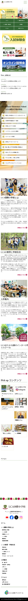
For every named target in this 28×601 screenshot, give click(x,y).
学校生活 (4, 547)
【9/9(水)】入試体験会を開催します (11, 81)
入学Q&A (4, 566)
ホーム (7, 20)
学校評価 (4, 573)
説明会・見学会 (19, 407)
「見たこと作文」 (7, 433)
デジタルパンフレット (7, 395)
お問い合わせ (5, 582)
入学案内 (21, 24)
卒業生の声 (4, 571)
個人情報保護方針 (6, 584)
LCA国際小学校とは (21, 20)
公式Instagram (19, 394)
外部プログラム (21, 28)
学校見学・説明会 (6, 564)
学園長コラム (18, 420)
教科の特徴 (4, 549)
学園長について (5, 534)
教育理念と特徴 (5, 530)
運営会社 (4, 580)
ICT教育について (6, 551)
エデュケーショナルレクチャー (7, 408)
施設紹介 (4, 538)
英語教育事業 (5, 540)
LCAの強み (4, 536)
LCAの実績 (4, 569)
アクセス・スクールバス (7, 556)
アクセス (7, 28)
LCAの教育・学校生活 (7, 24)
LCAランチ (5, 446)
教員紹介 (4, 553)
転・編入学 (4, 562)
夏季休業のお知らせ (6, 93)
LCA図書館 (18, 433)
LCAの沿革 (4, 532)
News (6, 75)
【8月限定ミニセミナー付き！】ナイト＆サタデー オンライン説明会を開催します (13, 87)
